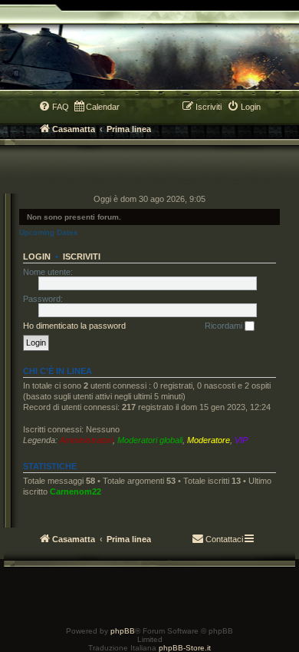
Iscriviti (81, 256)
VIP (241, 440)
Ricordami (225, 325)
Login (37, 256)
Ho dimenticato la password (74, 325)
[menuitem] (53, 107)
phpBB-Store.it (185, 648)
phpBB (122, 631)
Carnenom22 (75, 491)
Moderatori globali (149, 440)
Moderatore (208, 440)
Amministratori (86, 440)
